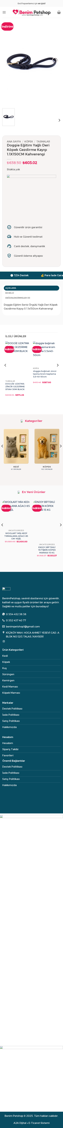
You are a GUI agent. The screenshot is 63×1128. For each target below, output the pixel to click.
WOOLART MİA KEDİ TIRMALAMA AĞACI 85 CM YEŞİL (16, 536)
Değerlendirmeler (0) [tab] (17, 298)
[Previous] (7, 62)
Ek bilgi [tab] (9, 293)
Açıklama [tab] (10, 288)
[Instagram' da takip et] (4, 641)
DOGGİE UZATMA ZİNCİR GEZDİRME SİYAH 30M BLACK (15, 386)
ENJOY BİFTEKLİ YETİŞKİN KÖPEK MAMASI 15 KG (47, 550)
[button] (4, 12)
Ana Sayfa (14, 141)
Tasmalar (43, 141)
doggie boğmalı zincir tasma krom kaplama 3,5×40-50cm (44, 374)
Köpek (28, 141)
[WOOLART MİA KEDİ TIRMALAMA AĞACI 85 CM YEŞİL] (16, 514)
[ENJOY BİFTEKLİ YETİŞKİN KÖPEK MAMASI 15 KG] (47, 521)
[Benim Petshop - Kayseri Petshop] (31, 12)
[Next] (55, 62)
